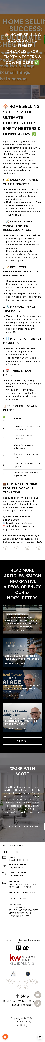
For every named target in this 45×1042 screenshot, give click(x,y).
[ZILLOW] (36, 981)
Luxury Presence (22, 1004)
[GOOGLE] (25, 987)
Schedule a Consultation (22, 826)
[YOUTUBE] (25, 981)
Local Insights (18, 898)
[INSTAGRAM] (8, 981)
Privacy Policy (22, 1021)
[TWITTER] (19, 981)
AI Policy (22, 1025)
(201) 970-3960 (16, 868)
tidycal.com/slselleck (15, 529)
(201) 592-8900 (16, 875)
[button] (5, 1037)
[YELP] (31, 981)
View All (22, 741)
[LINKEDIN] (13, 981)
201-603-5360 (28, 892)
